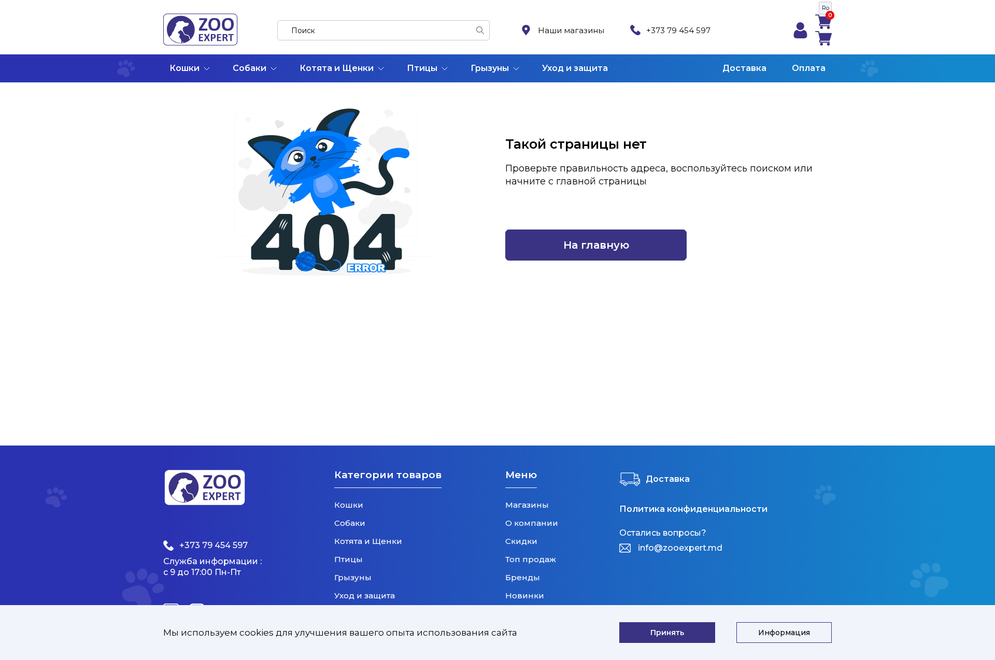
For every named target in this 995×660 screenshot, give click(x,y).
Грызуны (490, 68)
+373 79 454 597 (678, 30)
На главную (596, 245)
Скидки (521, 541)
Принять (667, 632)
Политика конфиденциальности (693, 509)
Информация (784, 632)
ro (825, 7)
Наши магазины (571, 30)
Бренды (522, 577)
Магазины (527, 505)
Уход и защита (575, 68)
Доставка (744, 68)
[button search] (480, 30)
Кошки (184, 68)
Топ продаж (530, 559)
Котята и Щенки (337, 68)
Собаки (249, 68)
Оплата (809, 68)
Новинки (524, 595)
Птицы (422, 68)
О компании (531, 523)
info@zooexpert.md (680, 548)
